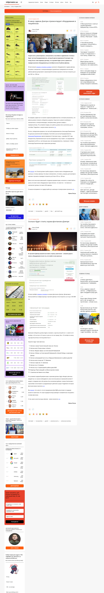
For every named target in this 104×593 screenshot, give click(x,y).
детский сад (58, 211)
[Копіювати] (74, 30)
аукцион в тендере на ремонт (44, 67)
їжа (52, 211)
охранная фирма (66, 421)
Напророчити (15, 155)
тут (55, 127)
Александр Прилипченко (34, 136)
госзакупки (39, 211)
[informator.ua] (12, 2)
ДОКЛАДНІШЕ (15, 486)
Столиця (51, 2)
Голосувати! (14, 521)
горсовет (30, 211)
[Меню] (21, 2)
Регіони (57, 2)
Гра (70, 2)
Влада (46, 2)
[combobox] (10, 210)
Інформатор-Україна (33, 2)
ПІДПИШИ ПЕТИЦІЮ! (15, 181)
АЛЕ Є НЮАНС (15, 548)
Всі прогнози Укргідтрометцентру (14, 216)
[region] (15, 214)
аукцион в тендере (42, 294)
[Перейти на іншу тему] (96, 2)
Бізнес (66, 2)
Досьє (61, 2)
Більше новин (89, 201)
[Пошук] (98, 2)
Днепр (46, 211)
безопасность (55, 421)
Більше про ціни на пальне (14, 373)
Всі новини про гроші (14, 314)
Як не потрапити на (56, 11)
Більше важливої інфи (89, 92)
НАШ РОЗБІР (14, 437)
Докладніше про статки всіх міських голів (15, 411)
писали (32, 171)
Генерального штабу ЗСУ (17, 79)
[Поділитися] (71, 30)
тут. (59, 399)
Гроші (41, 2)
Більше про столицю (89, 341)
